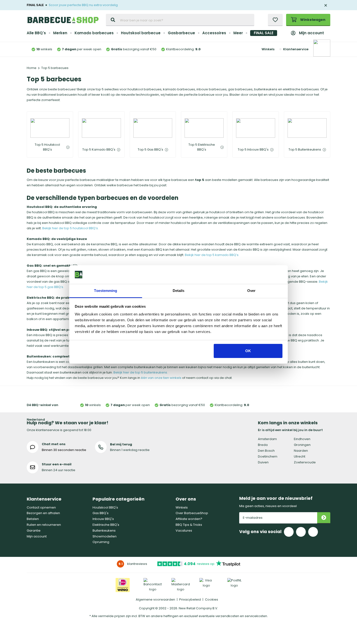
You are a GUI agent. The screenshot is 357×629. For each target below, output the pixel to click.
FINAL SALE (263, 32)
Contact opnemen (41, 507)
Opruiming (101, 542)
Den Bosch (266, 450)
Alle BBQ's (36, 32)
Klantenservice (295, 49)
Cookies (211, 599)
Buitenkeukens (104, 530)
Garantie (34, 530)
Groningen (302, 444)
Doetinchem (267, 456)
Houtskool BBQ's (105, 507)
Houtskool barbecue (141, 32)
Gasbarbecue (181, 32)
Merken (60, 32)
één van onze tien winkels (161, 377)
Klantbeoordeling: (183, 49)
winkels (44, 49)
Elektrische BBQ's (106, 524)
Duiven (263, 462)
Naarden (301, 450)
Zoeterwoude (305, 462)
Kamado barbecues (94, 32)
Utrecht (299, 456)
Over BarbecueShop (192, 513)
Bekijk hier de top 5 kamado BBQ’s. (212, 255)
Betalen (33, 519)
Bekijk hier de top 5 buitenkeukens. (140, 372)
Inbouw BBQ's (103, 519)
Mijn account (311, 32)
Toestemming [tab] (105, 291)
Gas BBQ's (101, 513)
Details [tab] (179, 291)
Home (31, 68)
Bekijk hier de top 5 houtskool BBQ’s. (70, 228)
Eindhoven (302, 439)
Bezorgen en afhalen (43, 513)
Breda (263, 444)
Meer (238, 32)
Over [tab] (251, 291)
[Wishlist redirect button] (275, 20)
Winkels (268, 49)
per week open (81, 49)
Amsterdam (267, 439)
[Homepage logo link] (63, 20)
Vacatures (184, 530)
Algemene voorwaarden (155, 599)
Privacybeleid (190, 599)
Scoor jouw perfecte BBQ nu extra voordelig (83, 5)
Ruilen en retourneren (44, 524)
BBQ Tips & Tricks (189, 524)
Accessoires (214, 32)
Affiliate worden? (189, 519)
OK (248, 351)
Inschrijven (323, 518)
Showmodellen (105, 536)
